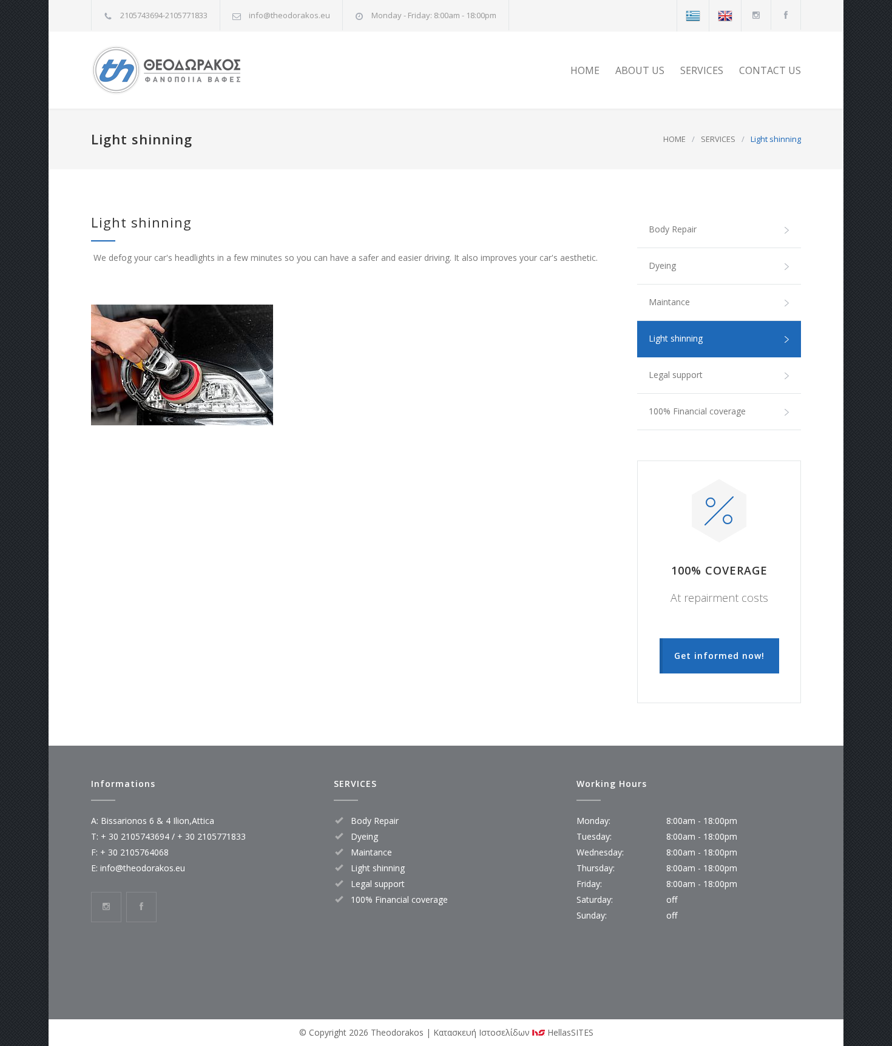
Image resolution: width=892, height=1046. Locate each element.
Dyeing (662, 265)
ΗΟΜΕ (585, 70)
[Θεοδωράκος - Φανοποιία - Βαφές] (203, 70)
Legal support (676, 374)
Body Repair (673, 229)
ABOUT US (639, 70)
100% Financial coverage (697, 411)
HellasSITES (569, 1032)
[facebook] (785, 15)
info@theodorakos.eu (289, 15)
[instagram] (756, 15)
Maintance (669, 302)
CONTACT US (770, 70)
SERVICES (701, 70)
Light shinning (676, 338)
